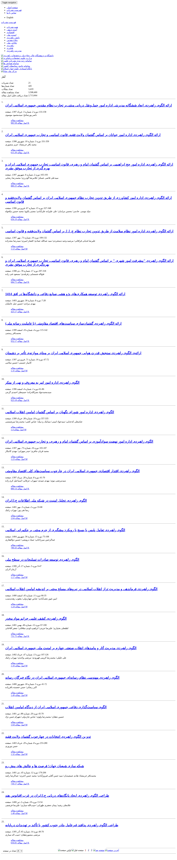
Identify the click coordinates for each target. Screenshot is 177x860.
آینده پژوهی (12, 30)
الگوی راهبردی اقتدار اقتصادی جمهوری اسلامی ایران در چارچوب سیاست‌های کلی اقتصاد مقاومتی (72, 471)
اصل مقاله (20, 123)
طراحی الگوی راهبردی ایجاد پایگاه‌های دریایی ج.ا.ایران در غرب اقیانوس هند (57, 795)
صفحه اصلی (12, 7)
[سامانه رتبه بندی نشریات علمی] (16, 61)
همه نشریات (12, 27)
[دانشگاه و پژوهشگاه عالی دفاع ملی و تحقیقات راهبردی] (27, 55)
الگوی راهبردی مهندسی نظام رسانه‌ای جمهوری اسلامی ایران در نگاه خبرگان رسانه (62, 677)
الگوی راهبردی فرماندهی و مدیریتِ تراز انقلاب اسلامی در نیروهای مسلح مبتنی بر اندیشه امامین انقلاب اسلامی (81, 589)
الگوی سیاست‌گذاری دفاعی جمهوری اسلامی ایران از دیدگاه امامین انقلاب (56, 707)
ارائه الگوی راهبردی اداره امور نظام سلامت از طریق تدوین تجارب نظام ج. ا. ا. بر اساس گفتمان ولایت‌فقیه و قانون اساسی (89, 231)
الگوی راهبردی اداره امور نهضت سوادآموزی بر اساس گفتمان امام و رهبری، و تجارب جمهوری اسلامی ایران (79, 441)
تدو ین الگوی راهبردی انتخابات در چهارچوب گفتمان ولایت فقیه (48, 736)
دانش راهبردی (13, 37)
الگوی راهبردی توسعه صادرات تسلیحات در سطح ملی (42, 559)
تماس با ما (11, 13)
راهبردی (10, 45)
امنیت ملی (11, 35)
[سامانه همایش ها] (10, 63)
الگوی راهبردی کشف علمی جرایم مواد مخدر (36, 618)
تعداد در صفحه (9, 851)
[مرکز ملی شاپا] (9, 71)
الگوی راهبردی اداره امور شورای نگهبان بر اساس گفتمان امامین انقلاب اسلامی (59, 412)
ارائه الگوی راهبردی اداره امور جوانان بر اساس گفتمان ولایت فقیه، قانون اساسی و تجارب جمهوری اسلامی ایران (83, 135)
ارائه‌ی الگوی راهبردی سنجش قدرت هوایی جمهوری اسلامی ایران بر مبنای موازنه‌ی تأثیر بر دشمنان (73, 353)
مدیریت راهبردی (14, 51)
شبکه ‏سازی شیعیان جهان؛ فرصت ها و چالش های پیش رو (44, 766)
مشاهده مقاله (17, 120)
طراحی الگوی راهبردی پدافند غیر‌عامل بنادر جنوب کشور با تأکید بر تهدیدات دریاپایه (61, 825)
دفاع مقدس (12, 40)
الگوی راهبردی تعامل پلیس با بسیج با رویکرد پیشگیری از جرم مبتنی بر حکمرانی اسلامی (65, 530)
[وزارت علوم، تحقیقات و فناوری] (16, 58)
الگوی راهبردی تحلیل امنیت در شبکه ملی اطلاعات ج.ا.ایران (46, 500)
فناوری (10, 48)
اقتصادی (10, 32)
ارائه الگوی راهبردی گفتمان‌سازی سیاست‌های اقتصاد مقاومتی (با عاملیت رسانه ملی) (63, 323)
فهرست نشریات (14, 10)
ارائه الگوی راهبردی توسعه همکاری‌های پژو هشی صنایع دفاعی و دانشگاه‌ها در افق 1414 (65, 294)
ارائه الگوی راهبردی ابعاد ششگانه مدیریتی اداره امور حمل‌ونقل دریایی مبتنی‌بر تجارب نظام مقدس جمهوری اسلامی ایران (88, 105)
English (10, 17)
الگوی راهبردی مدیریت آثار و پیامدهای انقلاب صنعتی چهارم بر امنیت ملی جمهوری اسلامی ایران (70, 648)
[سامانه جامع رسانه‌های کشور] (15, 66)
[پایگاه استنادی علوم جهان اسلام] (16, 68)
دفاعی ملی (12, 43)
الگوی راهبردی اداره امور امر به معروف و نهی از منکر (42, 382)
